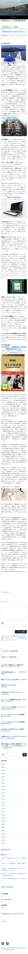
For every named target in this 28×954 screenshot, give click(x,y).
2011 (2, 811)
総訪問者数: (4, 905)
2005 (2, 830)
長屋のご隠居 (21, 863)
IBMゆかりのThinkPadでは (14, 197)
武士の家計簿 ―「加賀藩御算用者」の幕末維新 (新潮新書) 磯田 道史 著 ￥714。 (14, 348)
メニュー (15, 17)
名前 (2, 623)
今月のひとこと (6, 592)
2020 (2, 783)
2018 (2, 789)
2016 (2, 796)
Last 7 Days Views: (6, 899)
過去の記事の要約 (5, 849)
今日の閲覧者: (5, 894)
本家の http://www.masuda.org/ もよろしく (14, 31)
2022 (2, 776)
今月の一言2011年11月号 (7, 858)
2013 (2, 805)
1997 (2, 840)
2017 (2, 792)
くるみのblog (21, 878)
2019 (2, 786)
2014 (2, 802)
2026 (2, 764)
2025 (2, 767)
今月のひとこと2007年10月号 (9, 873)
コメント (4, 601)
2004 (2, 834)
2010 (2, 815)
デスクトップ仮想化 (21, 858)
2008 (2, 821)
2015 (2, 799)
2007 (2, 824)
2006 (2, 827)
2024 (2, 770)
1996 (2, 843)
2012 (2, 808)
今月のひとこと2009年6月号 (8, 863)
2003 (2, 837)
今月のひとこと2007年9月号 (8, 868)
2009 (2, 818)
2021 (2, 780)
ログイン (3, 921)
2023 (2, 773)
